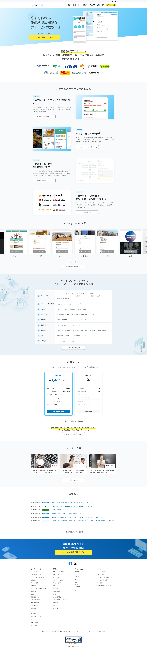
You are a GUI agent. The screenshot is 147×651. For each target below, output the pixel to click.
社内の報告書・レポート (59, 600)
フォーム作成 (34, 571)
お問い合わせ (100, 574)
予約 (54, 585)
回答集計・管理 (35, 600)
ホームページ (56, 608)
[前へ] (71, 261)
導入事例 (92, 5)
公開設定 (33, 591)
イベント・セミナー (58, 571)
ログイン (114, 1)
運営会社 (44, 631)
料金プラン (86, 5)
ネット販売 (56, 577)
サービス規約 (52, 631)
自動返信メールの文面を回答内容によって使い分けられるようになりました (71, 502)
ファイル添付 (34, 583)
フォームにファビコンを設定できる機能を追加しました (65, 513)
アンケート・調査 (58, 580)
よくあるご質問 (100, 571)
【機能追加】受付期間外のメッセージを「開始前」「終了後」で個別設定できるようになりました (77, 517)
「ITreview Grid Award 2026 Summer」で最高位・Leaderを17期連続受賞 (71, 506)
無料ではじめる (110, 5)
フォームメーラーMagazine (104, 577)
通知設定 (33, 594)
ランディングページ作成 (37, 577)
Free (76, 579)
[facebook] (70, 563)
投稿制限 (33, 585)
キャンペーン (56, 574)
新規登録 (77, 571)
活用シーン (76, 5)
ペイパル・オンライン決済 (38, 588)
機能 (68, 5)
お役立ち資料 (100, 5)
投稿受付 (55, 588)
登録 (54, 605)
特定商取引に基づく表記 (64, 631)
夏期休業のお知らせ (55, 510)
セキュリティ (34, 625)
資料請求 (55, 602)
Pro (76, 590)
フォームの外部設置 (101, 580)
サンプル (33, 619)
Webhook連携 (35, 602)
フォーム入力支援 (36, 574)
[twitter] (75, 563)
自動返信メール (35, 597)
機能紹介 (33, 608)
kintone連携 (34, 605)
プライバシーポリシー (79, 631)
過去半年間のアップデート (103, 585)
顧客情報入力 (56, 591)
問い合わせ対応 (57, 583)
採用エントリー (57, 594)
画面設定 (33, 580)
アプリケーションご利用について (96, 631)
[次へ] (75, 261)
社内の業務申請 (57, 597)
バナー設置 (99, 583)
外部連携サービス (36, 617)
